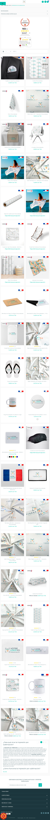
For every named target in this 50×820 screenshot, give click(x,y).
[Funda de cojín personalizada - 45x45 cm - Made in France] (12, 234)
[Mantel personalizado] (37, 580)
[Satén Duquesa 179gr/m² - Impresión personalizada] (12, 544)
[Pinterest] (46, 813)
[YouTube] (48, 813)
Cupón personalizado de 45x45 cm (12, 664)
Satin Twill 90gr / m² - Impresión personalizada (37, 180)
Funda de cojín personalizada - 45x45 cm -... (12, 247)
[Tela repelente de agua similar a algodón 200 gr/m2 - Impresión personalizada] (37, 509)
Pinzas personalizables (12, 381)
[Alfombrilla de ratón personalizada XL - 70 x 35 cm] (37, 300)
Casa (2, 5)
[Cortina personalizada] (37, 67)
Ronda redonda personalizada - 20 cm (38, 414)
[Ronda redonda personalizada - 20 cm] (37, 401)
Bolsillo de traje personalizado (12, 80)
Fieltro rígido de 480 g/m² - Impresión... (37, 559)
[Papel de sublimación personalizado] (12, 200)
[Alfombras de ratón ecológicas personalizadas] (12, 300)
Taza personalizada (37, 699)
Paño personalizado (12, 114)
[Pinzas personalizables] (12, 368)
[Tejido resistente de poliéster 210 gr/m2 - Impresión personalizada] (37, 368)
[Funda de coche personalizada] (37, 437)
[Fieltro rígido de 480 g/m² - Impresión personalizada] (37, 544)
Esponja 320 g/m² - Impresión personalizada (12, 630)
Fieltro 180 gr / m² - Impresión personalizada (37, 114)
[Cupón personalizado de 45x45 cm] (12, 650)
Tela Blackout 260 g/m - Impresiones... (37, 732)
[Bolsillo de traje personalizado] (12, 67)
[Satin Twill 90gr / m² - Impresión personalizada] (37, 167)
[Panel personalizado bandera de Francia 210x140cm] (12, 475)
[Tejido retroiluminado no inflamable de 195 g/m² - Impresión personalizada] (37, 333)
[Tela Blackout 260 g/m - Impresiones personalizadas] (37, 719)
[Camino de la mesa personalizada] (12, 134)
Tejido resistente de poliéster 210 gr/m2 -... (37, 381)
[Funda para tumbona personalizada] (37, 234)
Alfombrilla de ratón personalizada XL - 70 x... (37, 313)
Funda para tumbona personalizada (37, 247)
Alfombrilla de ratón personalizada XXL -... (37, 664)
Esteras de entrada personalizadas (37, 488)
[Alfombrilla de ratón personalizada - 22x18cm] (12, 437)
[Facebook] (44, 813)
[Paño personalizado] (12, 101)
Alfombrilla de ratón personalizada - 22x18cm (12, 452)
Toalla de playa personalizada (37, 630)
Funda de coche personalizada (37, 450)
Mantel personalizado (37, 593)
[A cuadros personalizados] (37, 134)
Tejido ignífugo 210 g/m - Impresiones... (12, 734)
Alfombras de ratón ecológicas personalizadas (12, 313)
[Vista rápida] (12, 56)
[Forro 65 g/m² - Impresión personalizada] (12, 580)
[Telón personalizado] (12, 267)
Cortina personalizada (37, 80)
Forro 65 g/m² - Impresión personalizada (12, 595)
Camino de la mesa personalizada (12, 147)
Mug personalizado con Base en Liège (12, 414)
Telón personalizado (12, 280)
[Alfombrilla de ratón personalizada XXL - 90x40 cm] (37, 650)
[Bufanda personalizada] (37, 267)
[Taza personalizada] (37, 684)
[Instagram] (41, 813)
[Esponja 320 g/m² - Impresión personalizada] (12, 615)
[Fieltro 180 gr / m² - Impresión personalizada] (37, 101)
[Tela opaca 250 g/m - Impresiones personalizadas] (12, 509)
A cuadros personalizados (37, 147)
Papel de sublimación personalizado (12, 213)
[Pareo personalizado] (12, 167)
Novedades (4, 11)
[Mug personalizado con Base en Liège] (12, 401)
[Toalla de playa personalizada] (37, 615)
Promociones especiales (9, 14)
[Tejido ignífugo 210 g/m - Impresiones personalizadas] (12, 719)
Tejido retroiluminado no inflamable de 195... (37, 348)
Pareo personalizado (12, 180)
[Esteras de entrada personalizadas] (37, 475)
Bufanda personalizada (37, 280)
